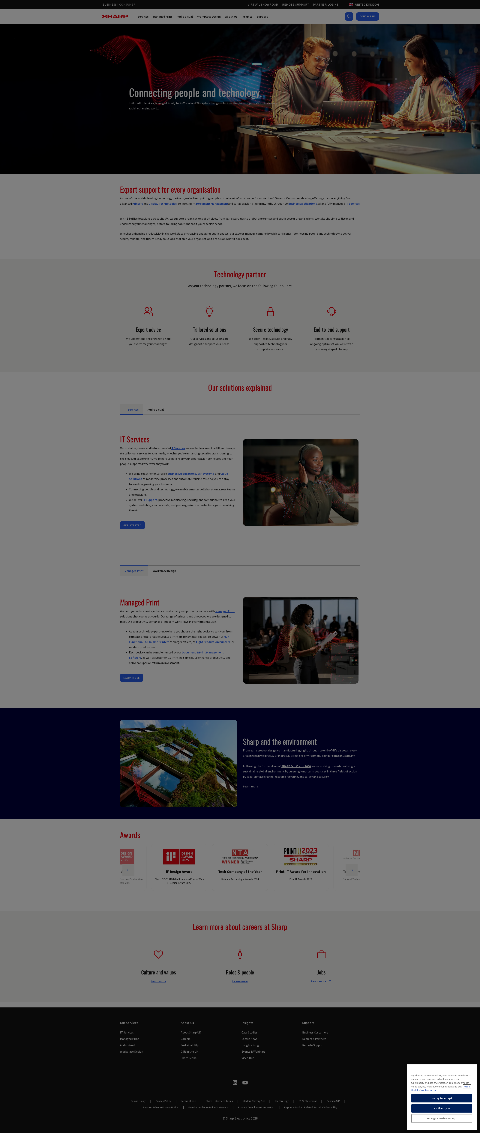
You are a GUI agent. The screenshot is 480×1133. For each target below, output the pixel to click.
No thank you (442, 1108)
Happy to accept (442, 1098)
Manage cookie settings (442, 1118)
